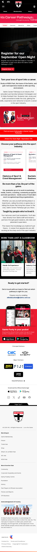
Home (5, 25)
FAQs (28, 25)
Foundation (4, 480)
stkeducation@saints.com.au (18, 297)
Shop (30, 11)
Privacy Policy (6, 544)
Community (4, 469)
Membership (18, 11)
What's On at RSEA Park (8, 452)
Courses (12, 25)
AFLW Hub (4, 459)
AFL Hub (3, 455)
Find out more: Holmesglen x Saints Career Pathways (18, 132)
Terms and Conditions (18, 541)
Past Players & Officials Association (11, 488)
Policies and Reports (7, 492)
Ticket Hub (4, 444)
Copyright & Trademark (20, 544)
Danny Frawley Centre (8, 477)
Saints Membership (7, 436)
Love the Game (28, 427)
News (5, 11)
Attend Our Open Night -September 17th (18, 139)
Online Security (7, 546)
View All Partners (17, 381)
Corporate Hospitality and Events (11, 473)
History (3, 484)
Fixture (3, 440)
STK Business (5, 495)
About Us (21, 25)
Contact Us (5, 541)
